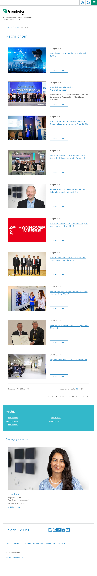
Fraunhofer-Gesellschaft (15, 557)
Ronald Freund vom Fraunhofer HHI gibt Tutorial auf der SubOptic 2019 (68, 190)
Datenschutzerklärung (42, 544)
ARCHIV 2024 (55, 418)
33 (73, 396)
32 (69, 396)
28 (56, 396)
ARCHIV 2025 (13, 418)
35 (79, 396)
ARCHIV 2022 (55, 421)
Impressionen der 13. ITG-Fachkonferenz (68, 359)
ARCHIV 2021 (13, 425)
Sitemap (17, 544)
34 (76, 396)
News (17, 27)
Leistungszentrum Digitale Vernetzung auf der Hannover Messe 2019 (69, 224)
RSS (54, 544)
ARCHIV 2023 (13, 421)
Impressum (26, 544)
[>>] (87, 396)
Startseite (9, 27)
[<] (52, 396)
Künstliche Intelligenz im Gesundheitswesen (61, 88)
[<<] (48, 396)
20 (82, 389)
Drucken (61, 544)
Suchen (88, 2)
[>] (83, 396)
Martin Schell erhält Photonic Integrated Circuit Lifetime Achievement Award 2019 (69, 122)
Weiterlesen (59, 70)
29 (59, 396)
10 (77, 389)
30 (86, 389)
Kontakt (9, 544)
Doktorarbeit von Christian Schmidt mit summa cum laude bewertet (68, 258)
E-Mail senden (15, 507)
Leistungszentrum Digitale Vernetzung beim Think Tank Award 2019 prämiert (67, 156)
